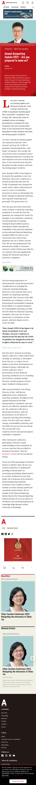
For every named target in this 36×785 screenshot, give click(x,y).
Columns (8, 49)
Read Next (5, 576)
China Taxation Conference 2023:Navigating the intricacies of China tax (16, 616)
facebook (2, 534)
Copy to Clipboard (12, 534)
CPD (3, 528)
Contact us (4, 742)
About (3, 736)
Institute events (12, 528)
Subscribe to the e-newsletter (10, 739)
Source (3, 727)
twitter (9, 534)
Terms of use (5, 764)
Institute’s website (9, 454)
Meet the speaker (21, 49)
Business (23, 7)
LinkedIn (6, 534)
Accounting (14, 7)
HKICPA (3, 748)
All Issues (6, 7)
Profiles (3, 721)
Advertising (4, 745)
